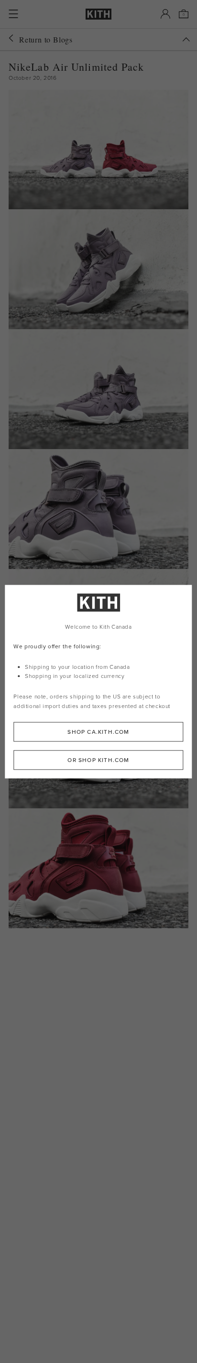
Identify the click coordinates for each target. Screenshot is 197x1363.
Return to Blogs (46, 39)
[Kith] (98, 14)
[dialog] (98, 681)
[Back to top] (186, 39)
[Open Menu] (13, 14)
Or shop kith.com (98, 760)
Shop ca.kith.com (98, 732)
